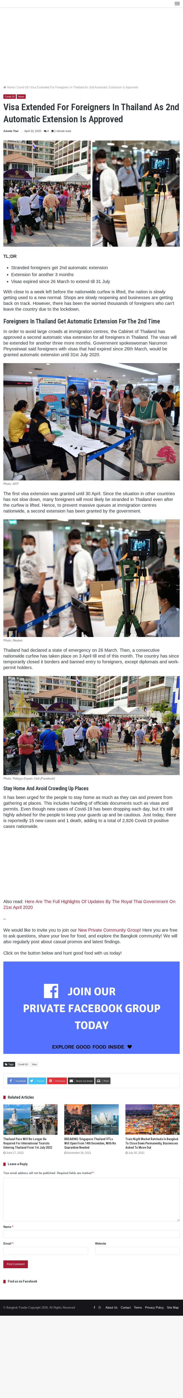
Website (100, 1243)
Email (8, 1243)
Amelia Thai (10, 131)
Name (8, 1226)
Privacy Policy (154, 1307)
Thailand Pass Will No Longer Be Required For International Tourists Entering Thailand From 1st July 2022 (27, 1143)
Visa (34, 1064)
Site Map (173, 1307)
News (21, 96)
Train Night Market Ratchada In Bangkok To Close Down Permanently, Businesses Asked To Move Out (151, 1143)
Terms (138, 1307)
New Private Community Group (109, 930)
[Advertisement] (91, 50)
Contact (126, 1307)
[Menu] (177, 3)
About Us (112, 1307)
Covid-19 (22, 87)
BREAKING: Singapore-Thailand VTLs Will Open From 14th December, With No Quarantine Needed (90, 1143)
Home (10, 87)
